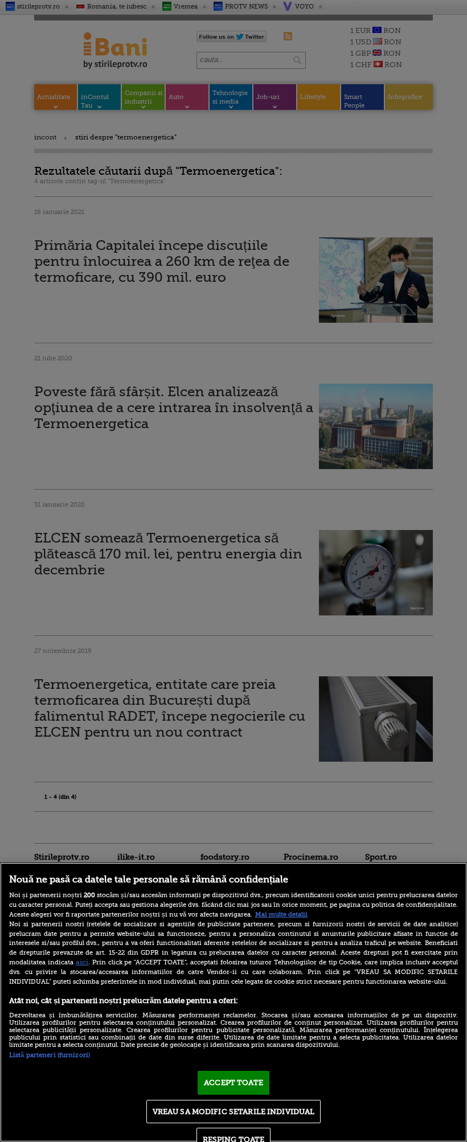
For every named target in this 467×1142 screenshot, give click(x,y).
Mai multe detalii (281, 914)
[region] (233, 1002)
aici (82, 962)
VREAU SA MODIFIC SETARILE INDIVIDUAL (234, 1111)
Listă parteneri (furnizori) (49, 1055)
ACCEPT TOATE (233, 1082)
